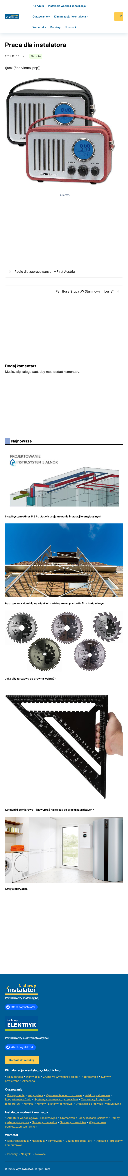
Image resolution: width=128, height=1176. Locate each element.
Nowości (40, 1154)
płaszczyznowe (72, 1095)
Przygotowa (12, 1099)
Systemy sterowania (47, 1099)
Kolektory (91, 1095)
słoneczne (104, 1095)
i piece (39, 1095)
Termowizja (55, 1140)
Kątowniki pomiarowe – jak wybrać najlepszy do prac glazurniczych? (49, 809)
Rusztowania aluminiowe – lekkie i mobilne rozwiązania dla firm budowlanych (55, 603)
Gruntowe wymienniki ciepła (60, 1076)
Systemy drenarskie (44, 1122)
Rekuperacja (15, 1076)
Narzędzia (38, 1140)
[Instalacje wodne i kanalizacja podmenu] (87, 6)
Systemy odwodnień (73, 1122)
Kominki (29, 1103)
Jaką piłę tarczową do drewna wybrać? (30, 678)
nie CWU (25, 1099)
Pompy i (116, 1118)
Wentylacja (33, 1076)
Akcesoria (28, 1081)
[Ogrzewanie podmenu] (49, 16)
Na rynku (36, 56)
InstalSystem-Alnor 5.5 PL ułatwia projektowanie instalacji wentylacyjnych (53, 516)
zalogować (30, 372)
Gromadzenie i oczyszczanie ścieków (84, 1118)
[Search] (118, 16)
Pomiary (12, 1154)
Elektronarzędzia (18, 1140)
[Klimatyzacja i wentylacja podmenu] (87, 16)
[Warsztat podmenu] (45, 27)
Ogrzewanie (54, 1095)
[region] (64, 222)
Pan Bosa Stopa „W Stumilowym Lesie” (85, 291)
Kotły (31, 1095)
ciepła (20, 1095)
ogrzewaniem (69, 1099)
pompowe (22, 1122)
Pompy (12, 1095)
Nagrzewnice (90, 1076)
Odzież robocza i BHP (79, 1140)
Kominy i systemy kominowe (54, 1103)
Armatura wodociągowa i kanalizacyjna (32, 1118)
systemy (10, 1122)
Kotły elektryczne (16, 888)
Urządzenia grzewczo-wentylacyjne (98, 1103)
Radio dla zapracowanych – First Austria (44, 272)
